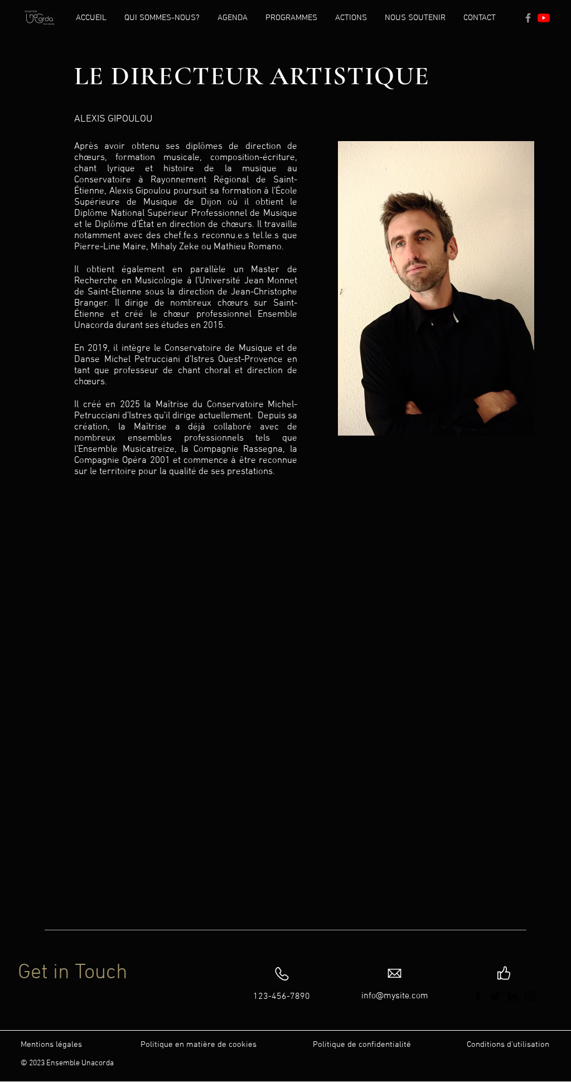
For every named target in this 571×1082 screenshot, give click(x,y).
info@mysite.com (394, 996)
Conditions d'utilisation (508, 1045)
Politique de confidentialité (362, 1045)
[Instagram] (529, 996)
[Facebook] (528, 18)
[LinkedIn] (512, 996)
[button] (162, 18)
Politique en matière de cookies (200, 1045)
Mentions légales (51, 1045)
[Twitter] (495, 996)
